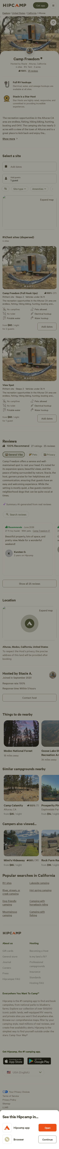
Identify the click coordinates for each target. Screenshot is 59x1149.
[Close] (29, 574)
